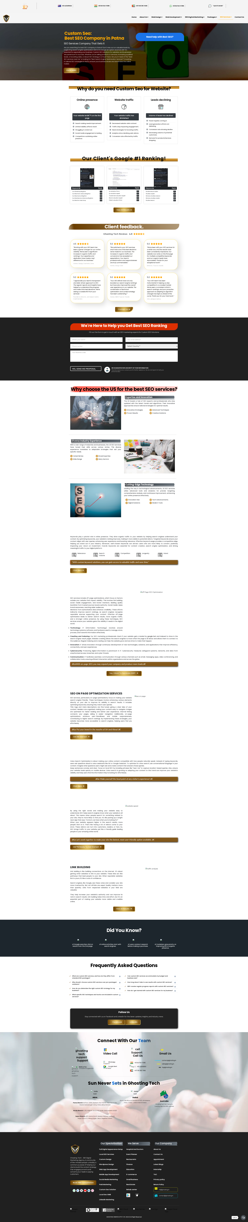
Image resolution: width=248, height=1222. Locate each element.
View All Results (123, 210)
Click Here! (71, 70)
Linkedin (133, 1022)
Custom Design (105, 1159)
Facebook (117, 1022)
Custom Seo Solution (107, 1189)
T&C (155, 1174)
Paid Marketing (105, 1184)
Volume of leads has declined (161, 115)
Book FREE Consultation (83, 1182)
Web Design (156, 17)
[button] (83, 1182)
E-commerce (131, 1174)
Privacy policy (159, 1179)
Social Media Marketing (108, 1179)
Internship (157, 1169)
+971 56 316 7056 (141, 6)
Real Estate (130, 1184)
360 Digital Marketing (194, 17)
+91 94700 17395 (103, 6)
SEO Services (225, 17)
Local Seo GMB (105, 1194)
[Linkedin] (89, 1191)
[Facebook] (77, 1191)
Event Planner (131, 1154)
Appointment (159, 1159)
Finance (129, 1164)
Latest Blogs (158, 1164)
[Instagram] (92, 1191)
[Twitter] (81, 1191)
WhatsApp (111, 1062)
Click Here (77, 570)
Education (130, 1169)
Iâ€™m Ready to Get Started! (86, 847)
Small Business (132, 1179)
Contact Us (239, 17)
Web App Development (108, 1169)
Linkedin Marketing (106, 1199)
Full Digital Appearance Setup (111, 1149)
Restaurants (131, 1159)
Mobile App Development (109, 1174)
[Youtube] (85, 1191)
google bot (151, 636)
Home (134, 17)
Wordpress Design (106, 1164)
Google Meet (112, 1066)
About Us (143, 17)
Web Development (173, 17)
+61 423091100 (67, 6)
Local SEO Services (106, 1154)
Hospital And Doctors (134, 1149)
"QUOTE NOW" (218, 6)
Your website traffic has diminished (124, 116)
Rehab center (131, 1189)
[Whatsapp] (74, 1191)
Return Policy (159, 1184)
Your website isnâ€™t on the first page (87, 116)
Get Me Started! (80, 736)
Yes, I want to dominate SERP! (122, 673)
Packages (211, 17)
